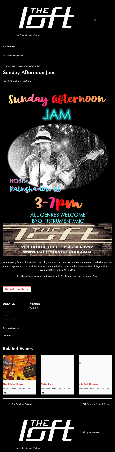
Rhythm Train (47, 384)
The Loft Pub (35, 308)
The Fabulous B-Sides (21, 404)
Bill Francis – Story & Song (96, 404)
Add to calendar (17, 289)
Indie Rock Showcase (88, 384)
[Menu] (94, 20)
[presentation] (19, 367)
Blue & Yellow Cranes (13, 384)
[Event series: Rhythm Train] (43, 393)
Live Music (7, 335)
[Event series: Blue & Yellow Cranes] (5, 393)
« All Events (9, 46)
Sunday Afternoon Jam (12, 328)
